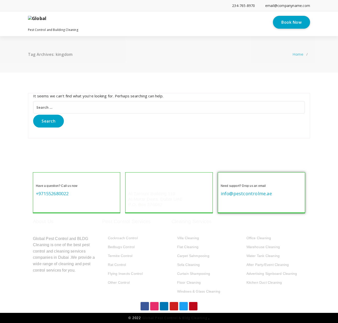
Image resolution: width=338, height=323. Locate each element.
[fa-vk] (97, 5)
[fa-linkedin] (36, 5)
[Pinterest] (193, 306)
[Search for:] (169, 107)
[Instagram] (154, 306)
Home (297, 54)
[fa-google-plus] (51, 5)
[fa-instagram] (59, 5)
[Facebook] (145, 306)
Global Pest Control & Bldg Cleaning (175, 318)
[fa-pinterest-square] (104, 5)
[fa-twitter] (44, 5)
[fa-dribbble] (67, 5)
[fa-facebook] (29, 5)
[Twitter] (183, 306)
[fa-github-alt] (74, 5)
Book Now (291, 22)
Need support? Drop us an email (243, 186)
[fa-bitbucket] (82, 5)
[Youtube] (174, 306)
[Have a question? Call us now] (40, 179)
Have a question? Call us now (57, 186)
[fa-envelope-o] (89, 5)
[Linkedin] (164, 306)
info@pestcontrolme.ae (246, 193)
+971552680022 (52, 193)
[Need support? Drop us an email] (225, 179)
